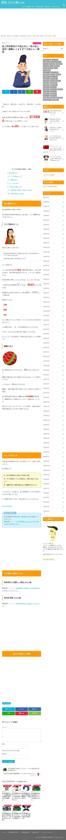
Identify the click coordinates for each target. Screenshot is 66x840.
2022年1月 (46, 352)
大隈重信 (46, 74)
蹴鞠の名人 (13, 180)
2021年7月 (46, 379)
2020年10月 (46, 420)
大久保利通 (46, 70)
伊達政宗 (46, 66)
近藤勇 (53, 97)
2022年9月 (46, 315)
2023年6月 (46, 274)
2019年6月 (46, 493)
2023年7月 (46, 270)
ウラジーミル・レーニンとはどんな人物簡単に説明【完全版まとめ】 (52, 149)
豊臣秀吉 (53, 95)
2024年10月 (46, 211)
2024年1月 (46, 243)
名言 (50, 68)
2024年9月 (46, 215)
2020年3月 (46, 452)
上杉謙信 (46, 61)
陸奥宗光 (55, 99)
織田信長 (46, 93)
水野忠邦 (46, 89)
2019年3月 (46, 506)
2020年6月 (46, 438)
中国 (45, 64)
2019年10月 (46, 474)
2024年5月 (46, 224)
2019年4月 (46, 502)
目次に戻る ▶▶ (7, 506)
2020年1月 (46, 461)
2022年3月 (46, 343)
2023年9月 (46, 261)
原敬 (45, 68)
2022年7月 (46, 324)
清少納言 (53, 89)
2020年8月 (46, 429)
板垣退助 (46, 87)
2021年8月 (46, 374)
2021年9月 (46, 370)
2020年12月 (46, 411)
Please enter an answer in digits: (11, 750)
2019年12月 (46, 465)
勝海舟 (57, 66)
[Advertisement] (33, 22)
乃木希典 (52, 64)
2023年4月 (46, 283)
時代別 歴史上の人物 (15, 193)
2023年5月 (46, 279)
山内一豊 (54, 76)
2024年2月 (46, 238)
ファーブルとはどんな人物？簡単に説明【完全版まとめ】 (52, 159)
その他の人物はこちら (14, 186)
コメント (4, 727)
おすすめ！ (47, 59)
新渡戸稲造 (53, 83)
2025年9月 (46, 202)
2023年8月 (46, 265)
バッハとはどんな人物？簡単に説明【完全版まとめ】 (52, 138)
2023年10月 (46, 256)
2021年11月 (46, 361)
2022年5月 (46, 334)
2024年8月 (46, 220)
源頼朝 (60, 89)
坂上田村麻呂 (7, 703)
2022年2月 (46, 347)
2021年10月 (46, 365)
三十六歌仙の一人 (15, 176)
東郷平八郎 (54, 85)
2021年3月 (46, 397)
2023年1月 (46, 297)
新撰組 (46, 83)
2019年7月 (46, 488)
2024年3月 (46, 233)
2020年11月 (46, 415)
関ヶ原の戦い (47, 99)
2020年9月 (46, 424)
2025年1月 (46, 206)
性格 (52, 80)
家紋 (58, 74)
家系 (53, 74)
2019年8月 (46, 484)
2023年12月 (46, 247)
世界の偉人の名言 (56, 61)
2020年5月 (46, 443)
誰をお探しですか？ (31, 6)
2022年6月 (46, 329)
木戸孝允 (46, 85)
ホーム (23, 6)
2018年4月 (46, 511)
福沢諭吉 (53, 91)
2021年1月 (46, 406)
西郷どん (46, 95)
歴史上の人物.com (12, 2)
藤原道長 (53, 93)
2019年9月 (46, 479)
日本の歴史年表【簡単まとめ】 (55, 112)
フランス (55, 59)
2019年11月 (46, 470)
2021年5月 (46, 388)
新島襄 (58, 80)
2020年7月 (46, 433)
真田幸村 (46, 91)
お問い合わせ (47, 6)
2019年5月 (46, 497)
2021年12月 (46, 356)
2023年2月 (46, 293)
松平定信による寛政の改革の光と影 (55, 129)
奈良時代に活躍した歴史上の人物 (19, 190)
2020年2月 (46, 456)
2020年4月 (46, 447)
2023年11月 (46, 252)
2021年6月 (46, 384)
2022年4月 (46, 338)
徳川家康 (46, 80)
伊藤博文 (59, 64)
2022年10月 (46, 311)
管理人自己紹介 (39, 6)
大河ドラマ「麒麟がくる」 (50, 72)
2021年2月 (46, 402)
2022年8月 (46, 320)
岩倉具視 (46, 78)
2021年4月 (46, 393)
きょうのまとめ (12, 183)
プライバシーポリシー (56, 6)
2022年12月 (46, 302)
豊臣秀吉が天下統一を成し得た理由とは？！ (55, 121)
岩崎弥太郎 (54, 78)
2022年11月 (46, 306)
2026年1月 (46, 197)
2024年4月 (46, 229)
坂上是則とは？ (12, 173)
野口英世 (59, 97)
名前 (3, 744)
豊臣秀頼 (46, 97)
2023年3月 (46, 288)
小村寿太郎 (46, 76)
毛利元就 (53, 87)
